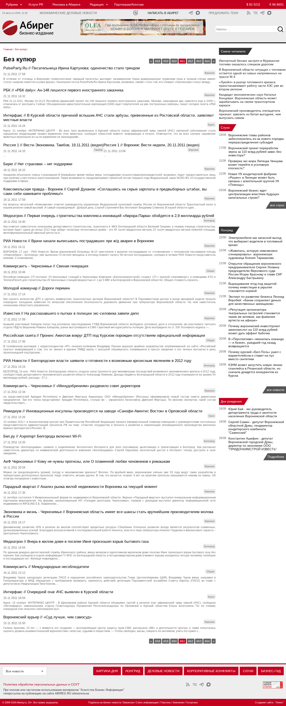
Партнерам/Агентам (129, 4)
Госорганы (192, 702)
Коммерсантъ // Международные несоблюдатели (46, 567)
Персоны (165, 702)
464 (207, 61)
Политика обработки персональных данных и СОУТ (41, 684)
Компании (178, 702)
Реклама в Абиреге (66, 4)
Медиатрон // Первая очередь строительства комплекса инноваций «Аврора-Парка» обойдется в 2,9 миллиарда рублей (108, 216)
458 (157, 61)
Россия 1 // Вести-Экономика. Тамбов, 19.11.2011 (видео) (53, 145)
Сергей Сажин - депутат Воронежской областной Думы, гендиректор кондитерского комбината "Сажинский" (256, 427)
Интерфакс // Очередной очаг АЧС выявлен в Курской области (58, 592)
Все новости (15, 671)
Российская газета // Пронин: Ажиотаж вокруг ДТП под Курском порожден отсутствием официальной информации (104, 335)
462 (190, 61)
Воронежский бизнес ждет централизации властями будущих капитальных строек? (253, 194)
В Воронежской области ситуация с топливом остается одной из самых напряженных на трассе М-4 (252, 73)
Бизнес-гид (271, 671)
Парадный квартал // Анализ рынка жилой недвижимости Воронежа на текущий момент (80, 487)
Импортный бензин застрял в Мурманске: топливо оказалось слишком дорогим (249, 62)
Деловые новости (163, 671)
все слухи (277, 205)
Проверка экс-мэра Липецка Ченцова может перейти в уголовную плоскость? (255, 164)
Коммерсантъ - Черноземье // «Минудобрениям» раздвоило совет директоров (71, 386)
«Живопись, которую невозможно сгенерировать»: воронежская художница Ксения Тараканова (253, 254)
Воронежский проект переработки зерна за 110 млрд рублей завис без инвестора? (254, 151)
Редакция (97, 4)
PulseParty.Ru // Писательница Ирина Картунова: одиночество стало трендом (71, 68)
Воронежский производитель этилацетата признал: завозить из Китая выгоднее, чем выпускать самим (250, 114)
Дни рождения (231, 401)
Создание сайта (264, 702)
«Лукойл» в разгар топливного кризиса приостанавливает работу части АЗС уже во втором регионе (251, 85)
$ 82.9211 (253, 4)
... (4, 155)
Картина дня (107, 671)
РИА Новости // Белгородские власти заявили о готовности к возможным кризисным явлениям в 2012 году (97, 361)
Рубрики (12, 4)
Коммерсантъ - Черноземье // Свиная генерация (45, 266)
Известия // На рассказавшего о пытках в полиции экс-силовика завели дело (71, 313)
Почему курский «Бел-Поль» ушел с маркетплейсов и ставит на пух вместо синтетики (254, 355)
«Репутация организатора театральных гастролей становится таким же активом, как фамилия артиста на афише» (254, 315)
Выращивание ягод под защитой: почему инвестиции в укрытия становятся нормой (252, 287)
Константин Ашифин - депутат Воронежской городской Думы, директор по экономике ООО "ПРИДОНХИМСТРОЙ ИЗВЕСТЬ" (252, 444)
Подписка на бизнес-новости (104, 702)
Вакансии (128, 702)
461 (182, 61)
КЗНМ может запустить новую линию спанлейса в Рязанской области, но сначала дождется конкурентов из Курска (255, 370)
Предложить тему (223, 13)
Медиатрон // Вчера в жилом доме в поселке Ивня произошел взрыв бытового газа (76, 541)
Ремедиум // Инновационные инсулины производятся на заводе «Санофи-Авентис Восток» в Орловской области (102, 411)
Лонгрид (227, 230)
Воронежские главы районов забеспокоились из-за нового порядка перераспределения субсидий (256, 138)
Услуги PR (35, 4)
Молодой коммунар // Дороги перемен (36, 288)
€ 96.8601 (276, 4)
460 (174, 61)
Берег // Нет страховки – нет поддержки (37, 164)
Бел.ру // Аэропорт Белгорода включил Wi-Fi (42, 436)
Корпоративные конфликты (211, 671)
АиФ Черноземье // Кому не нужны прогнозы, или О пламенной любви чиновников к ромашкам (86, 461)
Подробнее (276, 456)
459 (165, 61)
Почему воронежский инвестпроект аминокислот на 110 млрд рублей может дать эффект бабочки (254, 329)
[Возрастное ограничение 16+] (135, 12)
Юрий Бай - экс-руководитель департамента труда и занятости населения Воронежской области (252, 412)
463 (199, 61)
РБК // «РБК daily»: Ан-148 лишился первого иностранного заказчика (63, 90)
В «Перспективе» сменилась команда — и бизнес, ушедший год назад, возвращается (256, 342)
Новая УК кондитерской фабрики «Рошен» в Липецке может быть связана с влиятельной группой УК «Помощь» (253, 179)
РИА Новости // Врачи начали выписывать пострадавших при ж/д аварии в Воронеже (78, 241)
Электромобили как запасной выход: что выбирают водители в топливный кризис (255, 241)
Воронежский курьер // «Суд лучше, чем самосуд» (47, 617)
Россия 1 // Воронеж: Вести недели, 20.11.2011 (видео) (152, 145)
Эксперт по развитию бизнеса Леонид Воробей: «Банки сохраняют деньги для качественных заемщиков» (256, 300)
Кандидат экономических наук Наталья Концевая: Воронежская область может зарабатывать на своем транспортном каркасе (248, 100)
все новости (275, 390)
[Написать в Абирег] (197, 12)
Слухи (225, 127)
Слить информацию (147, 702)
